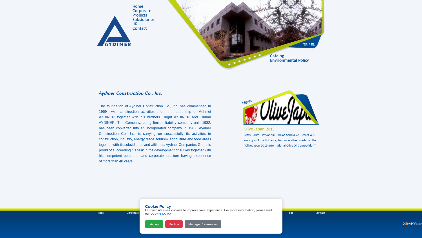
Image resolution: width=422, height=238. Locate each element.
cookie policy (161, 214)
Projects (140, 15)
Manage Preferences (203, 224)
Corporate (142, 11)
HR (135, 24)
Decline (174, 224)
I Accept (154, 224)
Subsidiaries (144, 20)
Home (138, 6)
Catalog (277, 56)
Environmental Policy (289, 60)
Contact (140, 28)
